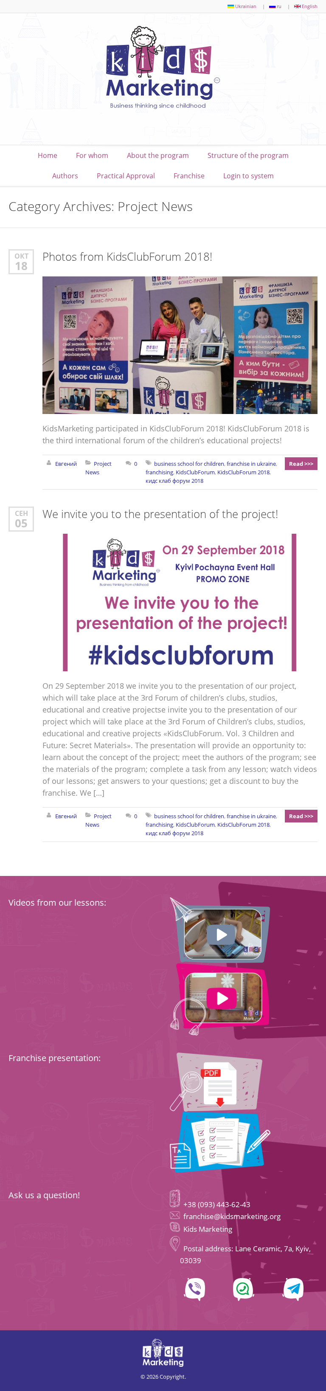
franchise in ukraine (251, 463)
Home (47, 155)
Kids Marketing (207, 1229)
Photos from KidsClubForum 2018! (127, 256)
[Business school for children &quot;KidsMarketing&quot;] (163, 69)
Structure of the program (248, 155)
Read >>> (301, 463)
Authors (65, 175)
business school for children (189, 463)
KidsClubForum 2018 (243, 472)
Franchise (189, 175)
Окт (21, 255)
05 (21, 523)
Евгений (66, 463)
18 (21, 266)
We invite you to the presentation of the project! (160, 513)
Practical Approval (126, 175)
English (310, 6)
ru (279, 6)
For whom (92, 155)
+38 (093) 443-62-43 (216, 1204)
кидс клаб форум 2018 (174, 480)
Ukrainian (245, 6)
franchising (159, 472)
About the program (158, 155)
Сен (21, 513)
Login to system (248, 175)
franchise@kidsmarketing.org (232, 1216)
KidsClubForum (195, 472)
